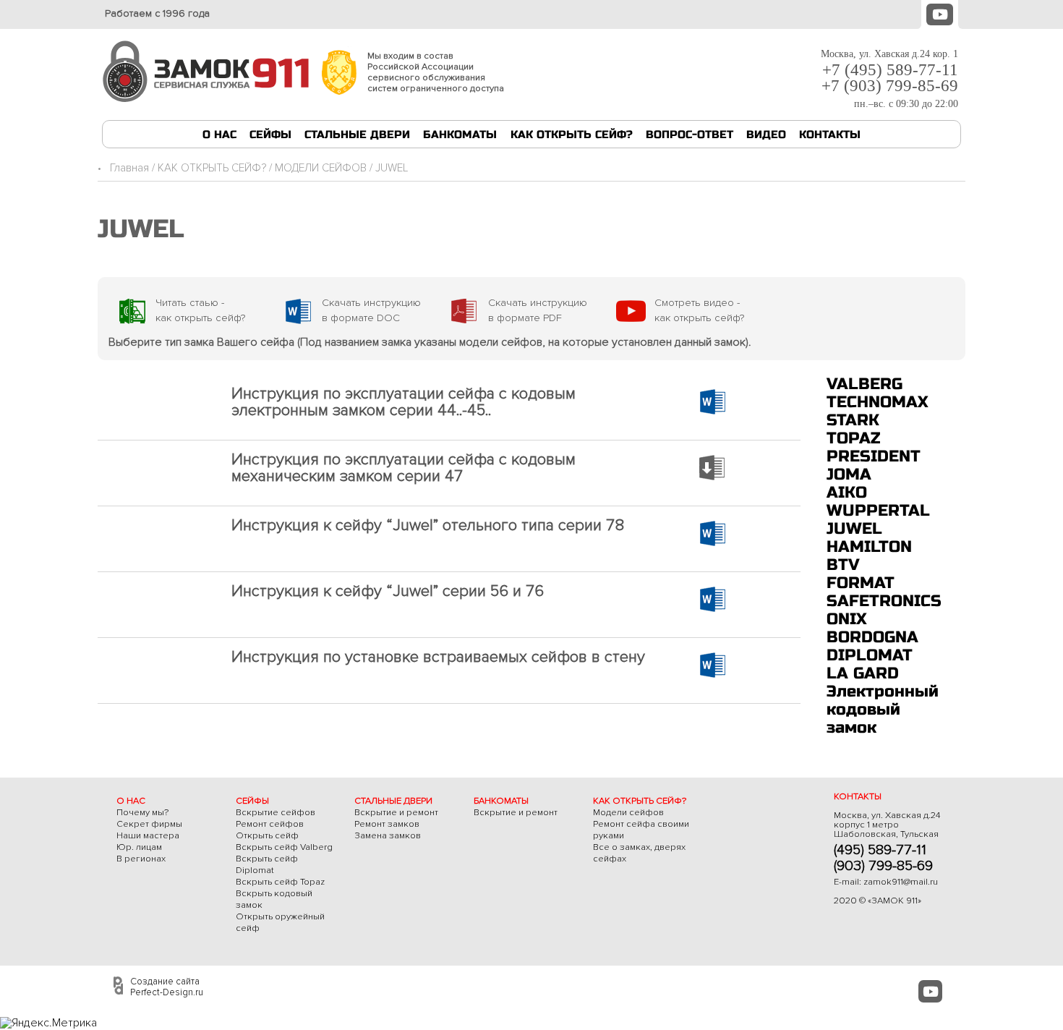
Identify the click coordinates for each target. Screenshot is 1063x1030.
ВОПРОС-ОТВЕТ (689, 134)
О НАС (219, 134)
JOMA (849, 474)
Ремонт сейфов (270, 824)
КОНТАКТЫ (830, 134)
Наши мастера (147, 835)
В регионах (141, 858)
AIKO (847, 492)
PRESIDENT (874, 456)
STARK (853, 420)
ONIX (847, 619)
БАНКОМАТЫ (460, 134)
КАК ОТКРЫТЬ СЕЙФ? (572, 134)
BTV (843, 564)
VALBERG (864, 383)
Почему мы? (142, 812)
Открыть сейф (267, 835)
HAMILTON (869, 546)
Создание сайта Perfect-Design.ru (166, 986)
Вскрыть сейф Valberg (284, 847)
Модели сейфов (628, 812)
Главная (129, 168)
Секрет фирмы (149, 824)
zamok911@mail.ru (900, 882)
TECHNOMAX (877, 402)
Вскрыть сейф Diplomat (267, 864)
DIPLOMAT (870, 655)
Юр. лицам (139, 847)
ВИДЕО (766, 134)
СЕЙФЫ (270, 134)
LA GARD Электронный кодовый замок (883, 700)
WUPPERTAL (878, 510)
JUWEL (854, 528)
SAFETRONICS (884, 600)
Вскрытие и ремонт (396, 812)
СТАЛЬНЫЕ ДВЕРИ (357, 134)
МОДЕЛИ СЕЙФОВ (321, 168)
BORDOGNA (872, 637)
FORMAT (861, 582)
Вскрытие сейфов (275, 812)
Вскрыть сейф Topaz (280, 882)
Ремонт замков (386, 824)
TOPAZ (853, 438)
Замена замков (387, 835)
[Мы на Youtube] (940, 13)
